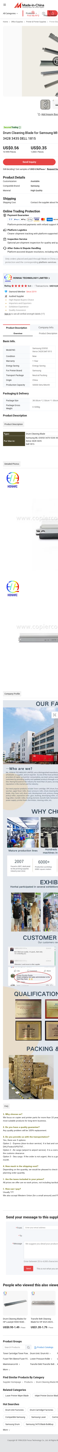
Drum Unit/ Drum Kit (39, 1353)
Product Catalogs (45, 1347)
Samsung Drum (12, 1424)
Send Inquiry (29, 162)
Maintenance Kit (10, 1364)
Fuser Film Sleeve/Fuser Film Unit (18, 1358)
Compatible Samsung (15, 1417)
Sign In (7, 313)
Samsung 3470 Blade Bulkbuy (39, 1424)
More (5, 1429)
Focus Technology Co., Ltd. (38, 1440)
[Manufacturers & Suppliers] (29, 5)
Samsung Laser (38, 1417)
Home (5, 21)
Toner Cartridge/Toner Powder (17, 1353)
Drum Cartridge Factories (41, 1409)
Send (28, 1268)
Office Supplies (17, 21)
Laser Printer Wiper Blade (17, 1395)
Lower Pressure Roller (40, 1358)
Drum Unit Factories (14, 1409)
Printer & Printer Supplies (36, 21)
